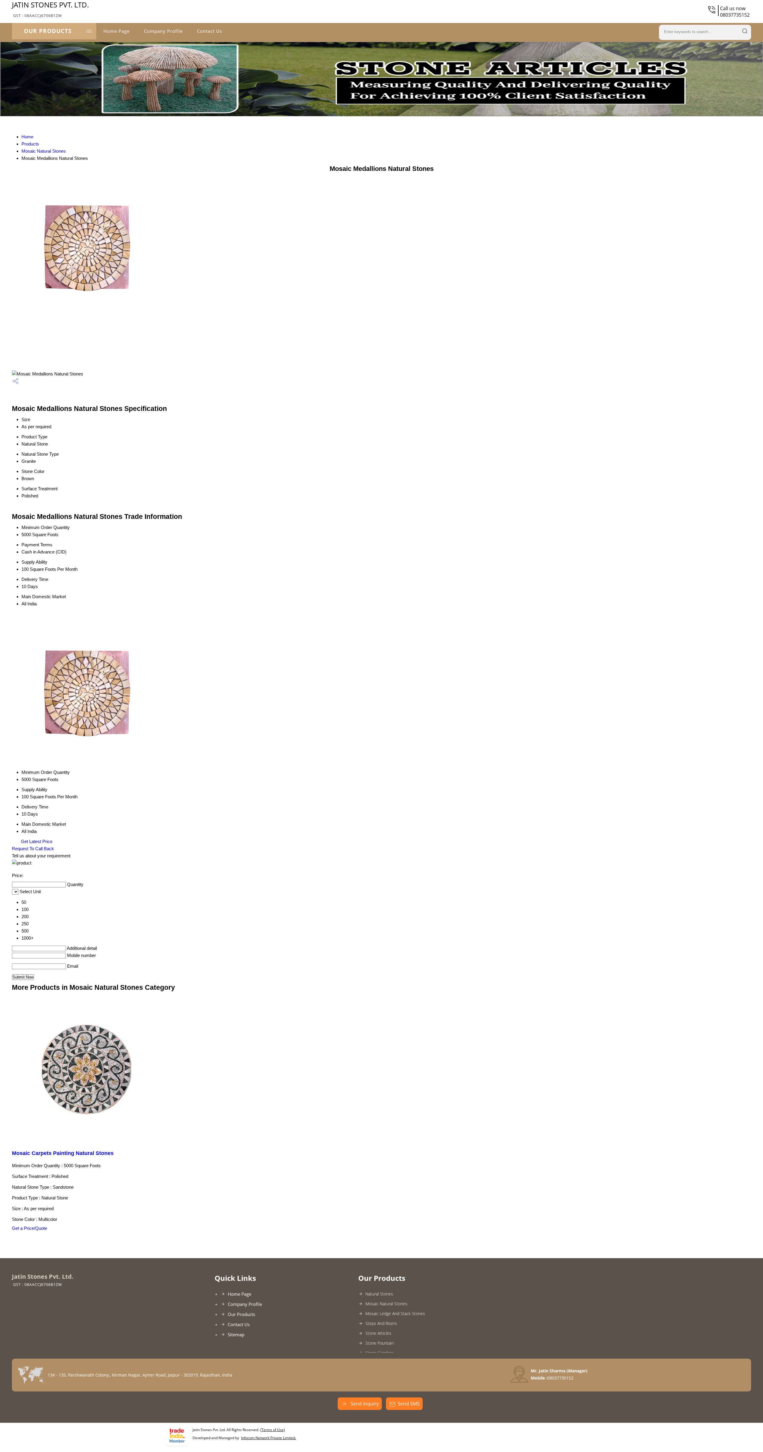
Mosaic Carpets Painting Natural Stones (63, 1153)
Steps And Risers (381, 1323)
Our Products (48, 31)
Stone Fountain (379, 1343)
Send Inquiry (364, 1403)
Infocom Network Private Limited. (268, 1437)
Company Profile (163, 31)
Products (30, 143)
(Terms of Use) (272, 1429)
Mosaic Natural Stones (43, 151)
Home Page (116, 31)
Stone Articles (378, 1333)
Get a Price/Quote (29, 1228)
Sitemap (236, 1334)
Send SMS (409, 1403)
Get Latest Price (36, 841)
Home (27, 136)
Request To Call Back (33, 848)
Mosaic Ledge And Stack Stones (395, 1313)
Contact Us (209, 31)
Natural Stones (379, 1294)
